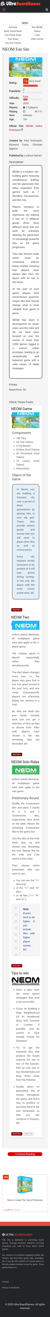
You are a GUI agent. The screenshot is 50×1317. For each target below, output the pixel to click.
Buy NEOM (37, 27)
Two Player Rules (12, 35)
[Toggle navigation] (4, 9)
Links (37, 35)
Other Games (37, 39)
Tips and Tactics (13, 43)
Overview (12, 27)
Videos (37, 31)
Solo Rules (13, 39)
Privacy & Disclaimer (10, 1288)
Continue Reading (25, 1154)
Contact (5, 1282)
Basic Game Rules (13, 31)
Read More (17, 610)
